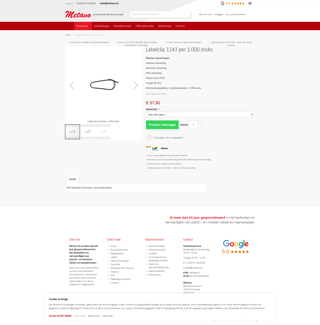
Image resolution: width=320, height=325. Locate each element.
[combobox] (160, 14)
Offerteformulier (157, 249)
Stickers (115, 282)
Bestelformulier (157, 246)
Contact (153, 253)
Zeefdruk (115, 264)
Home (67, 35)
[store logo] (94, 14)
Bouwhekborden (119, 249)
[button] (71, 85)
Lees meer (107, 315)
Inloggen (219, 14)
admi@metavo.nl (193, 267)
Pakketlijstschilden (120, 279)
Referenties (155, 274)
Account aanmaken (236, 14)
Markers (115, 271)
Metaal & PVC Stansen (122, 268)
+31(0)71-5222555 (194, 262)
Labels (114, 257)
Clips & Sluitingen (120, 260)
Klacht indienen (157, 271)
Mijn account (205, 14)
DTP (113, 275)
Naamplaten (117, 253)
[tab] (72, 179)
